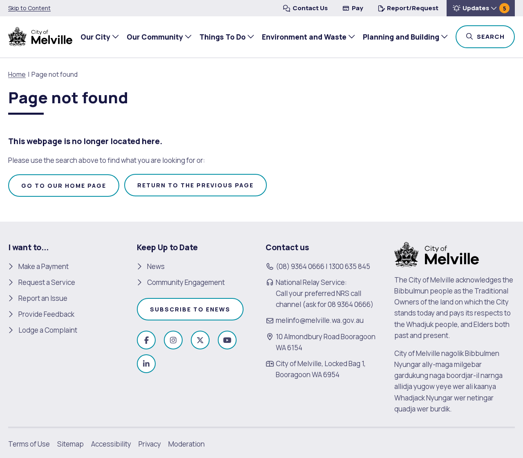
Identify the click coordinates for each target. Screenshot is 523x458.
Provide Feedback (46, 314)
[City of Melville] (40, 36)
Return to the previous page (195, 185)
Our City (95, 37)
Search (495, 36)
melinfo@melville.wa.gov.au (320, 320)
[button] (481, 8)
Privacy (150, 444)
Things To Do (222, 37)
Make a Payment (43, 266)
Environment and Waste (304, 37)
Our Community (155, 37)
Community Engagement (186, 282)
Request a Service (46, 282)
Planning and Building (401, 37)
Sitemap (70, 444)
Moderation (186, 444)
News (156, 266)
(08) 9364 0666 (300, 266)
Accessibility (111, 444)
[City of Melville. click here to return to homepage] (436, 253)
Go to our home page (63, 185)
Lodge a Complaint (47, 330)
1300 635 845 (349, 266)
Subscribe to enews (190, 309)
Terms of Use (29, 444)
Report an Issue (42, 298)
